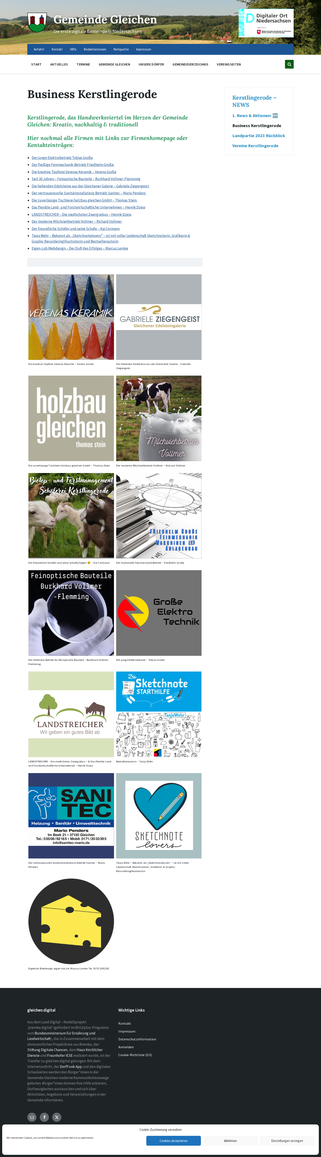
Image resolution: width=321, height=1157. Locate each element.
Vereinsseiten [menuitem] (229, 64)
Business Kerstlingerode (256, 125)
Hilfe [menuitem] (73, 49)
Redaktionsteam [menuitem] (95, 49)
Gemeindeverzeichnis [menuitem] (190, 64)
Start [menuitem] (36, 64)
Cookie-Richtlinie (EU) (135, 1055)
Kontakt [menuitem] (57, 49)
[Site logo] (37, 31)
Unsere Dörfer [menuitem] (151, 64)
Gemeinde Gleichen (105, 19)
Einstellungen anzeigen (287, 1141)
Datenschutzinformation (137, 1039)
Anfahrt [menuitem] (39, 49)
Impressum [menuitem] (143, 49)
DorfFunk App (71, 1066)
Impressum (126, 1031)
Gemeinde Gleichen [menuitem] (114, 64)
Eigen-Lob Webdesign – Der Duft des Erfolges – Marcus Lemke (80, 248)
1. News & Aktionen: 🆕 (255, 115)
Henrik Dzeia (135, 207)
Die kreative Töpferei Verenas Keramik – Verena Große (74, 171)
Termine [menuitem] (83, 64)
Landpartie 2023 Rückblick (258, 135)
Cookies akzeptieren (174, 1141)
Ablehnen (230, 1141)
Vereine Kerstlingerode (255, 146)
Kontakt (124, 1023)
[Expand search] (289, 64)
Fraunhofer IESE (60, 1055)
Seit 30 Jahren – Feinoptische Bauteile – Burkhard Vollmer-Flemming (86, 178)
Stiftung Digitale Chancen (47, 1049)
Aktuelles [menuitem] (59, 64)
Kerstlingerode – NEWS (254, 101)
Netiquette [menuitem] (121, 49)
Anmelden (126, 1047)
